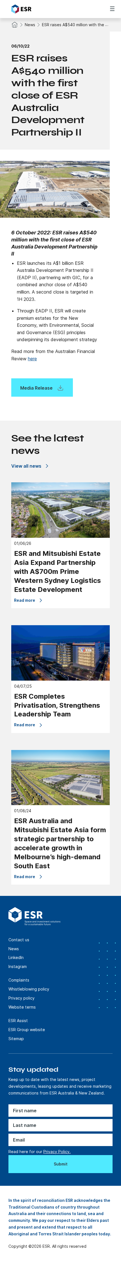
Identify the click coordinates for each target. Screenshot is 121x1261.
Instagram (17, 966)
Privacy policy (21, 998)
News (30, 24)
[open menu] (112, 8)
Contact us (18, 939)
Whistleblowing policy (28, 989)
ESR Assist (18, 1020)
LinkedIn (16, 957)
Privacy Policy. (57, 1151)
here (32, 358)
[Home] (42, 9)
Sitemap (16, 1038)
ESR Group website (26, 1029)
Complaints (18, 980)
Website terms (22, 1007)
